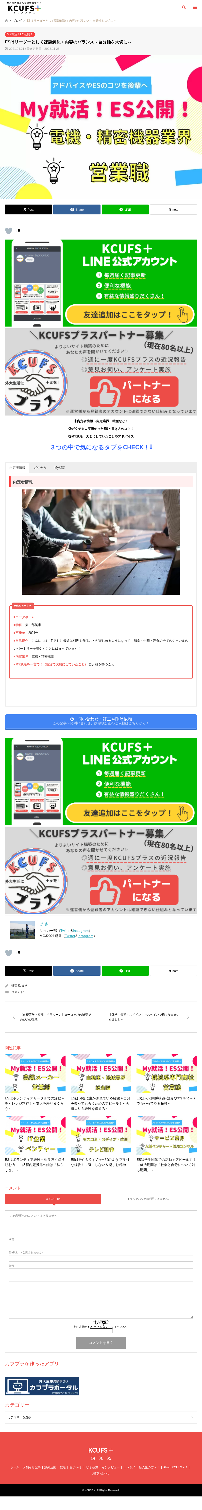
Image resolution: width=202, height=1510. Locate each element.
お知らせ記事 (32, 1467)
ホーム (14, 1467)
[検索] (183, 7)
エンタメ (129, 1467)
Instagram (81, 931)
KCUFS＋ (101, 1449)
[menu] (194, 7)
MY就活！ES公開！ (20, 34)
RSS (109, 1458)
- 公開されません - (26, 1252)
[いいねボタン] (8, 231)
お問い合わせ (101, 1473)
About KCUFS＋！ (175, 1467)
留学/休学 (75, 1467)
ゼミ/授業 (92, 1467)
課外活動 (50, 1467)
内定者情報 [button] (17, 467)
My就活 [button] (59, 467)
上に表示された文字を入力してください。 (101, 1327)
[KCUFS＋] (24, 7)
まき (25, 985)
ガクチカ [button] (40, 467)
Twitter (65, 931)
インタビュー (111, 1467)
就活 (63, 1467)
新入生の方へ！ (149, 1467)
